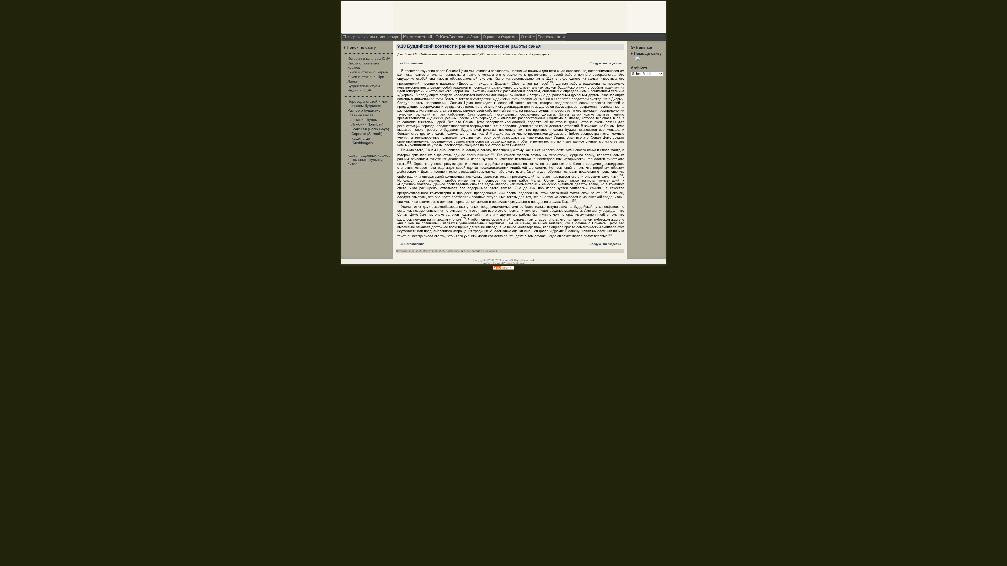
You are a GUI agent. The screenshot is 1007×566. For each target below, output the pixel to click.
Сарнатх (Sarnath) (367, 134)
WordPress (503, 263)
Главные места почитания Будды (362, 117)
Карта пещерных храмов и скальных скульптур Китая (368, 159)
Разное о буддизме (364, 110)
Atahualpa (519, 263)
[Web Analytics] (503, 268)
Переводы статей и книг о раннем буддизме (368, 103)
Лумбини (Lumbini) (367, 124)
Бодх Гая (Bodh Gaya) (370, 129)
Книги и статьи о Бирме (367, 72)
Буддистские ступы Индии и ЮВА (363, 88)
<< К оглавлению (412, 63)
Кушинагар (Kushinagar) (362, 140)
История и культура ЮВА (368, 58)
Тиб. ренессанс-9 (471, 250)
